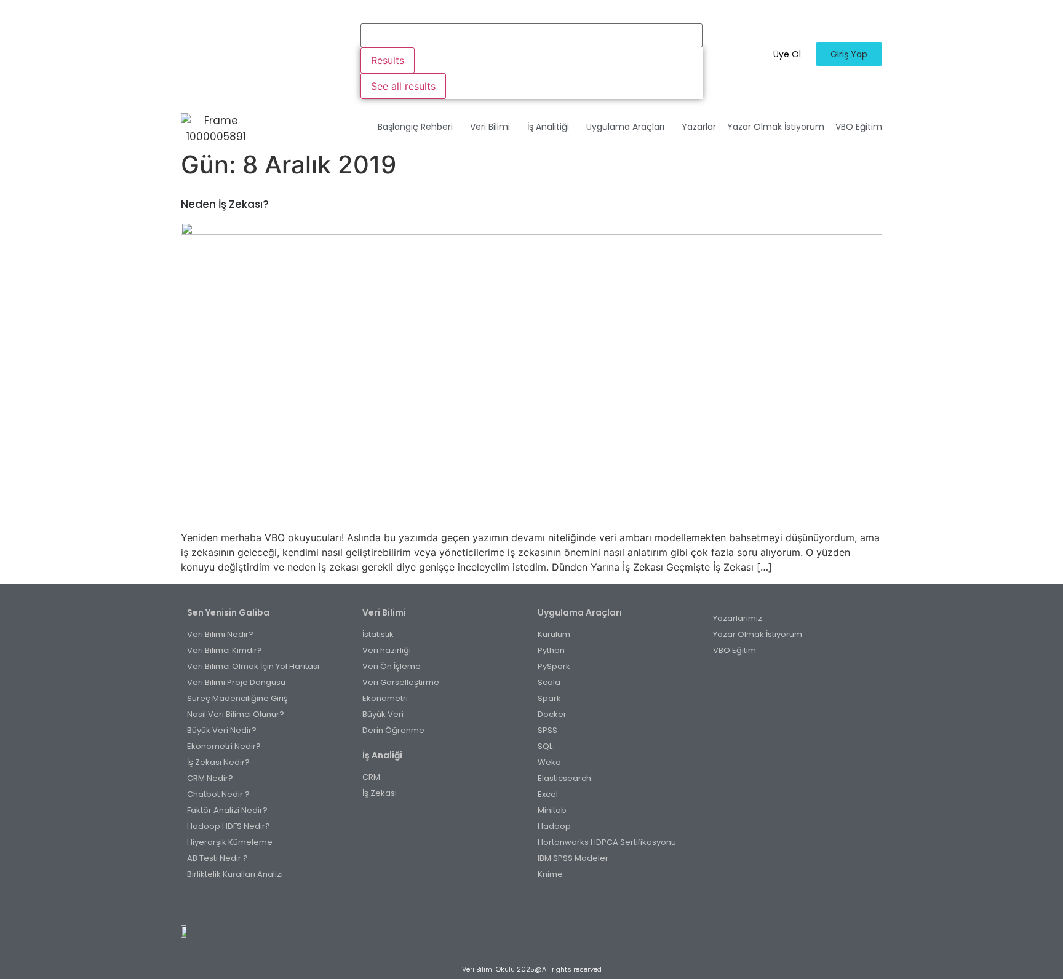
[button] (418, 126)
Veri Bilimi (490, 127)
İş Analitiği (548, 127)
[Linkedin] (552, 904)
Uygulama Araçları (625, 127)
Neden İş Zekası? (225, 204)
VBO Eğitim (858, 127)
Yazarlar (699, 127)
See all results (403, 86)
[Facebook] (511, 904)
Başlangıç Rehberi (415, 127)
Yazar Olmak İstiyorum (775, 127)
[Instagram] (525, 904)
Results (387, 60)
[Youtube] (538, 904)
